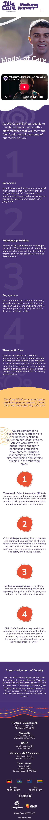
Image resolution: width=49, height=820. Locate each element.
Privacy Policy (24, 817)
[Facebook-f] (19, 796)
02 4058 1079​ (35, 790)
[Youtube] (24, 796)
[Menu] (41, 11)
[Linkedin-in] (29, 796)
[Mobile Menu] (41, 11)
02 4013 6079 (13, 790)
